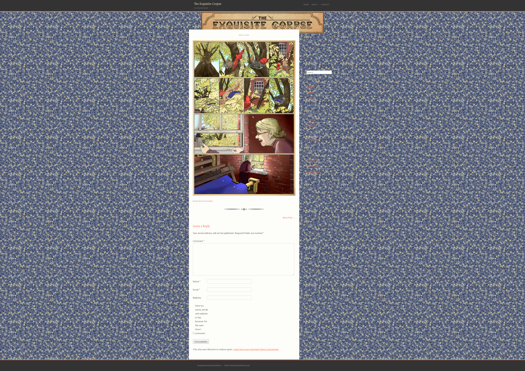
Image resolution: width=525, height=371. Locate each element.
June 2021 (311, 119)
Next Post (289, 217)
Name (197, 281)
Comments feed (313, 165)
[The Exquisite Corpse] (262, 23)
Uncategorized (313, 139)
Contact (325, 4)
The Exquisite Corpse (207, 4)
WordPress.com (243, 365)
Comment (199, 241)
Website (197, 297)
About (315, 4)
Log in (309, 153)
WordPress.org (313, 172)
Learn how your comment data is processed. (256, 349)
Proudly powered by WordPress (209, 365)
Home (306, 4)
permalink (209, 201)
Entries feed (312, 159)
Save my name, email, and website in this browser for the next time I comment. (201, 319)
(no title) (310, 86)
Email (196, 289)
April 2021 (311, 125)
